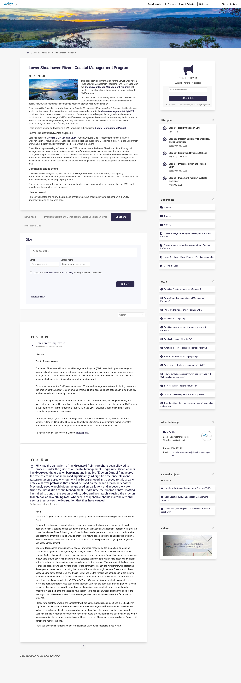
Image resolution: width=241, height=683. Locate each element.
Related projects (170, 474)
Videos (165, 528)
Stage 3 (167, 216)
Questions (120, 217)
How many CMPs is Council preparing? (181, 356)
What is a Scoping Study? (175, 318)
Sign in (225, 4)
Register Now (38, 296)
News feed (30, 217)
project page (82, 433)
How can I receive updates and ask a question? (184, 394)
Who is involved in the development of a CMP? (184, 365)
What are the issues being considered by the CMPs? (186, 348)
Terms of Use (51, 273)
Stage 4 (167, 207)
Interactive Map (32, 225)
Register (234, 4)
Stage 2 (167, 225)
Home (28, 53)
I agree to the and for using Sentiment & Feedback (67, 273)
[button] (30, 76)
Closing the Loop (171, 266)
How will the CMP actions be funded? (180, 386)
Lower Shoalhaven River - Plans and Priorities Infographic (189, 257)
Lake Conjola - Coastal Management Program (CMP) (188, 488)
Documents (167, 199)
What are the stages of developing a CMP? (183, 310)
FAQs (164, 281)
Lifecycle (166, 120)
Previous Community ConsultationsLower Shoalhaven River (75, 217)
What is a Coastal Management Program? (182, 289)
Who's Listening (170, 422)
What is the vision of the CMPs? (178, 339)
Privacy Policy (67, 273)
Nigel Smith (169, 432)
